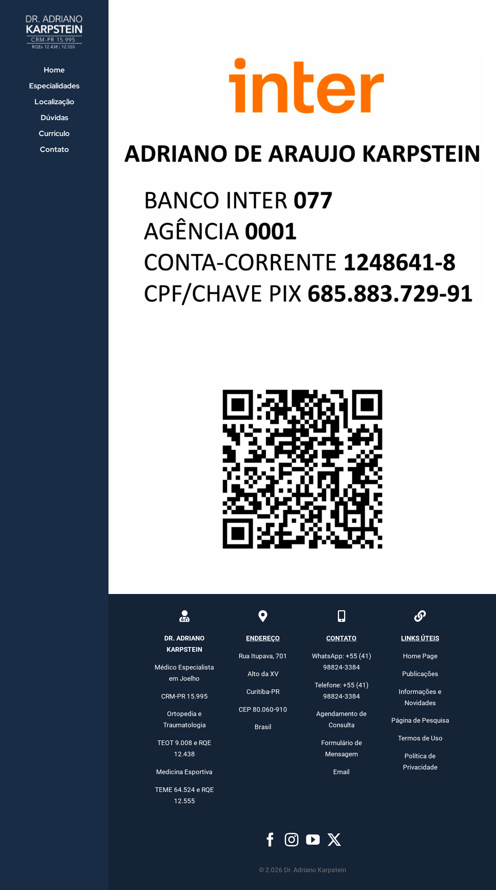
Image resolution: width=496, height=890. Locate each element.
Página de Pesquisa (420, 720)
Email (341, 772)
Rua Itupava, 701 (263, 656)
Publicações (420, 674)
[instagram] (291, 839)
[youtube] (313, 839)
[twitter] (334, 839)
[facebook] (270, 839)
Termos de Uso (420, 738)
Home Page (420, 656)
